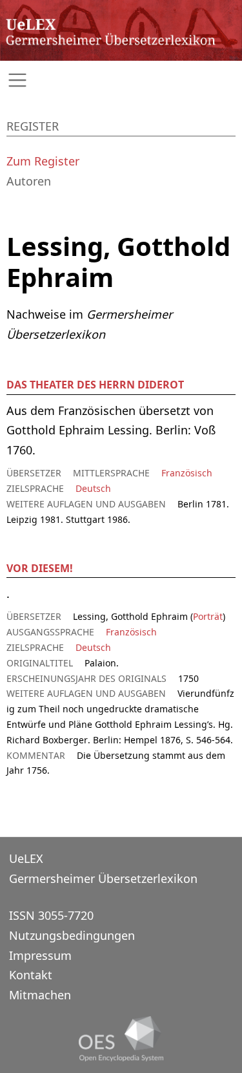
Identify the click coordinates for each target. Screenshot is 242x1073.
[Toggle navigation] (121, 80)
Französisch (186, 473)
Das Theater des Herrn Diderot (95, 384)
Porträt (208, 616)
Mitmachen (40, 995)
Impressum (40, 955)
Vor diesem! (39, 568)
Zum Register (42, 161)
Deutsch (93, 488)
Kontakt (30, 975)
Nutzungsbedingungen (72, 935)
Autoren (28, 181)
